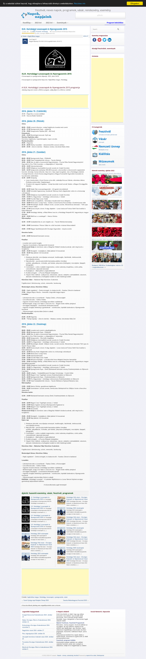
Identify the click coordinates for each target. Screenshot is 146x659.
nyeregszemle (59, 597)
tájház (100, 165)
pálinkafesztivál (113, 135)
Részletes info (79, 3)
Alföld (33, 31)
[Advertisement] (55, 101)
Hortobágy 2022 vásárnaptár (75, 508)
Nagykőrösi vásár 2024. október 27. (33, 630)
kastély (103, 165)
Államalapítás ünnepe (103, 150)
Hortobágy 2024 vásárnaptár (39, 533)
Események (61, 22)
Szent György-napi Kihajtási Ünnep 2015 (35, 600)
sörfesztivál (101, 135)
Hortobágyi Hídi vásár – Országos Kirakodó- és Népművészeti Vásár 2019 (77, 559)
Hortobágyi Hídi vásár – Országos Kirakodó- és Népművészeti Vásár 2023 (41, 544)
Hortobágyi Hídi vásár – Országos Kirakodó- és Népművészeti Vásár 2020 (77, 539)
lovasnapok (50, 597)
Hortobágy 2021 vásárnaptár (75, 528)
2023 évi (38, 22)
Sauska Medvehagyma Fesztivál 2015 (76, 600)
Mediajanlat (100, 655)
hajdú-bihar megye (33, 597)
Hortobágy (45, 31)
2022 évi (49, 22)
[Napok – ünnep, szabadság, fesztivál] (37, 18)
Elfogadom (135, 3)
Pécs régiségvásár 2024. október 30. (33, 633)
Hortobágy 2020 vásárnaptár (75, 548)
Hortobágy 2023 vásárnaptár (39, 553)
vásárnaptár (101, 142)
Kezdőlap (27, 22)
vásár (65, 597)
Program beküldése (115, 22)
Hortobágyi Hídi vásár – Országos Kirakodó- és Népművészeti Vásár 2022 (77, 499)
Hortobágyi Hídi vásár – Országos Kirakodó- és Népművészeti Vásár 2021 (77, 519)
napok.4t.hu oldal (91, 655)
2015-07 (85, 36)
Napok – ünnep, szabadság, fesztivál (68, 655)
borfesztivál (106, 135)
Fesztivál (38, 31)
